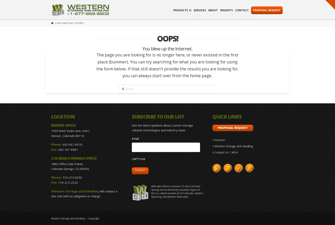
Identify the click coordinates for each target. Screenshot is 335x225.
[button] (330, 5)
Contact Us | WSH (226, 152)
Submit (140, 170)
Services (220, 140)
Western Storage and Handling (234, 146)
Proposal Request (233, 128)
